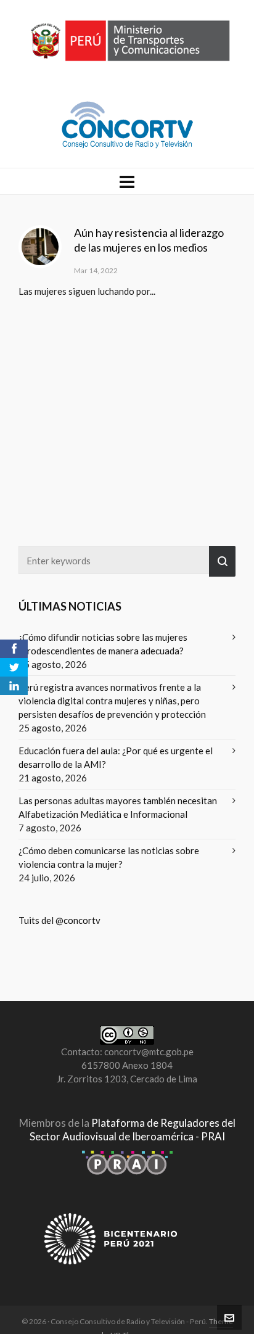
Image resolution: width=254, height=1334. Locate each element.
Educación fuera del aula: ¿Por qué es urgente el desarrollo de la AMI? (115, 757)
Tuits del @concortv (59, 920)
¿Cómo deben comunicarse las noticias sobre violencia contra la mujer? (108, 857)
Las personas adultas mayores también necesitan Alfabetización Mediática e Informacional (117, 807)
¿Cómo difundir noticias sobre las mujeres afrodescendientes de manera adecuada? (102, 644)
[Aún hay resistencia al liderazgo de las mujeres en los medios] (40, 246)
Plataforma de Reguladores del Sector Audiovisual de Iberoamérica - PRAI (133, 1129)
